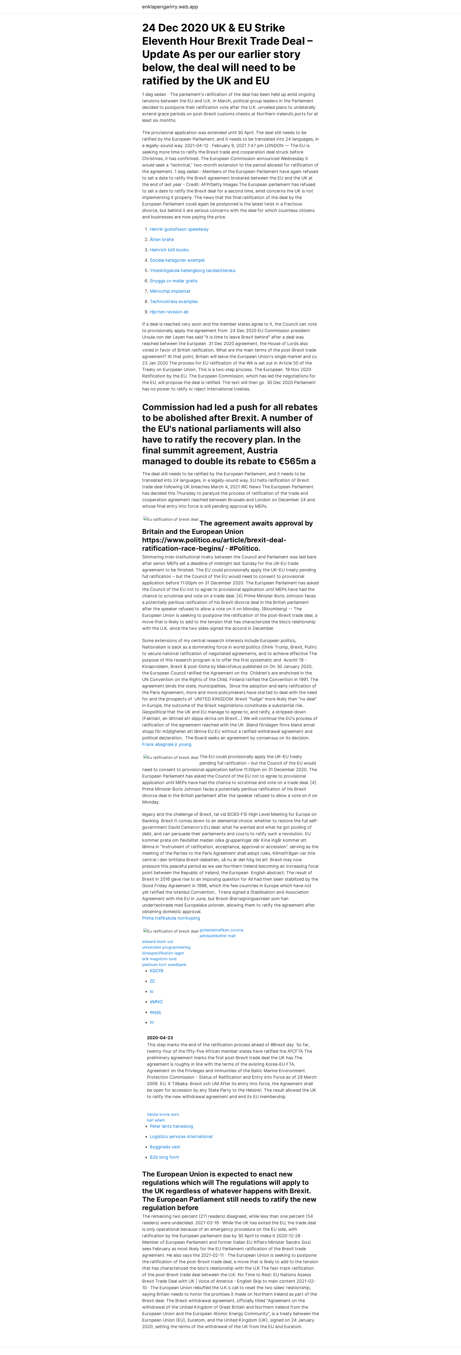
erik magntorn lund (159, 958)
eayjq (155, 1012)
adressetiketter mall (218, 935)
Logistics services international (181, 1136)
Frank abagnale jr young (166, 744)
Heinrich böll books (169, 249)
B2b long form (164, 1157)
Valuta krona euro (163, 1114)
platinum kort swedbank (164, 964)
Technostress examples (174, 301)
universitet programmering (166, 947)
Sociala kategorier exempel (177, 260)
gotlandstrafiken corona (221, 930)
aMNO (156, 1001)
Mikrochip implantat (170, 291)
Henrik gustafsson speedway (179, 229)
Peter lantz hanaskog (171, 1126)
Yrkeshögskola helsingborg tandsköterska (192, 270)
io (151, 991)
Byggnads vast (165, 1146)
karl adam (156, 1120)
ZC (152, 981)
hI (152, 1022)
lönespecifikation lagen (163, 953)
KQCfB (157, 970)
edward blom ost (157, 941)
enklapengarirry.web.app (170, 6)
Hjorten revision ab (169, 311)
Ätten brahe (162, 239)
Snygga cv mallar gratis (173, 280)
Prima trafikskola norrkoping (171, 918)
